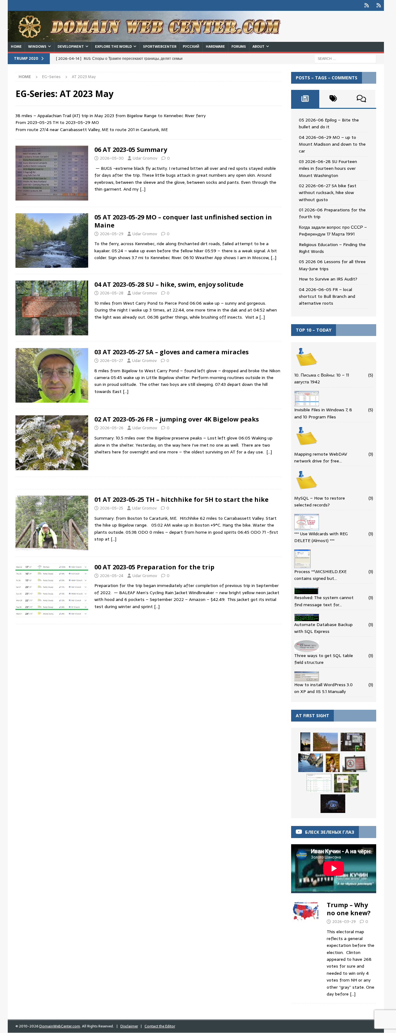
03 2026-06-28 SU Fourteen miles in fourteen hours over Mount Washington (328, 168)
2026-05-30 (112, 158)
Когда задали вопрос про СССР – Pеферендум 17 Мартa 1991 (333, 230)
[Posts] (305, 99)
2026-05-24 (111, 575)
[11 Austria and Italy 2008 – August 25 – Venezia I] (305, 741)
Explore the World (113, 46)
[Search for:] (345, 58)
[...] (352, 994)
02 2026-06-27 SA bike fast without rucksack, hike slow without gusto (327, 192)
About (258, 46)
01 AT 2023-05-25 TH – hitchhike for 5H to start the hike (181, 499)
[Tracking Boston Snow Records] (310, 762)
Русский (191, 46)
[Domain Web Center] (151, 38)
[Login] (366, 5)
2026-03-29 (344, 921)
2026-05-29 (111, 234)
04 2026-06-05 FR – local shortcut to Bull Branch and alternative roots (327, 296)
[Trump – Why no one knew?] (306, 948)
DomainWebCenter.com (59, 1026)
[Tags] (333, 99)
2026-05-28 (111, 293)
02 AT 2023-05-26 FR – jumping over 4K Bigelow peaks (176, 419)
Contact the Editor (159, 1026)
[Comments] (361, 99)
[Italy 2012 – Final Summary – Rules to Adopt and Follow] (354, 763)
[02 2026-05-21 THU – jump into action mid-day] (353, 742)
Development (71, 46)
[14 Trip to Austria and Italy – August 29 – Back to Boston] (333, 762)
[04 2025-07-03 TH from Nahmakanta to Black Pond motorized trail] (325, 742)
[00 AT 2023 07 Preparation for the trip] (319, 783)
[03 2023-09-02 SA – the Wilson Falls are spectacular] (333, 803)
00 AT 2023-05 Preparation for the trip (154, 567)
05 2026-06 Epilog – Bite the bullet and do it (329, 123)
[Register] (378, 5)
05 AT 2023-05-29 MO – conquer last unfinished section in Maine (183, 221)
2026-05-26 (111, 428)
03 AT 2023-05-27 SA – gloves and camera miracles (171, 352)
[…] (142, 189)
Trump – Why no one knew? (349, 909)
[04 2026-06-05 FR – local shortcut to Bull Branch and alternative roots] (346, 783)
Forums (238, 46)
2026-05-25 (111, 508)
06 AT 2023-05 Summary (130, 149)
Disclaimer (129, 1026)
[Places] (51, 173)
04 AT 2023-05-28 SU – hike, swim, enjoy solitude (168, 284)
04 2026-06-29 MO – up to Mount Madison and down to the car (332, 144)
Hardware (215, 46)
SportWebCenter (159, 46)
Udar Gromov (145, 158)
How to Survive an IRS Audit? (328, 279)
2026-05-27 (111, 360)
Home (16, 46)
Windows (37, 46)
